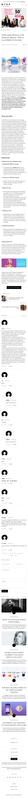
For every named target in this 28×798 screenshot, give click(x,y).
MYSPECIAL (22, 1)
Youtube (12, 777)
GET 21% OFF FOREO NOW (14, 287)
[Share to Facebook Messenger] (25, 45)
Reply (11, 366)
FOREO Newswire (6, 29)
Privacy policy (14, 786)
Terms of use (14, 789)
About (14, 783)
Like (2, 366)
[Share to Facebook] (23, 45)
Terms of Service (14, 768)
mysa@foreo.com (14, 742)
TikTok (20, 777)
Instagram (10, 777)
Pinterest (18, 777)
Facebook (7, 777)
